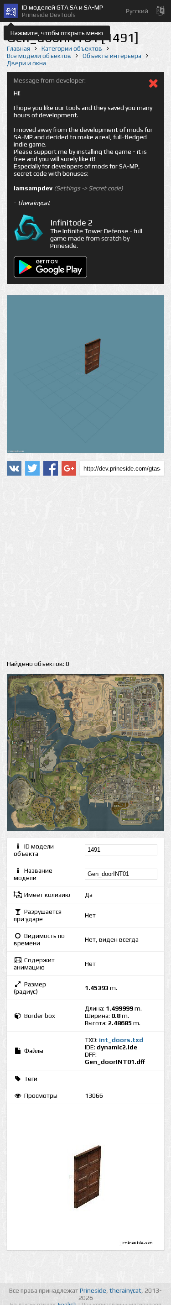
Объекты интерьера (112, 55)
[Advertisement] (85, 568)
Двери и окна (26, 63)
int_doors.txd (121, 1039)
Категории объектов (71, 48)
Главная (18, 48)
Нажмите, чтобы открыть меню (56, 33)
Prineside (93, 1290)
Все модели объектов (39, 55)
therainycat (125, 1290)
